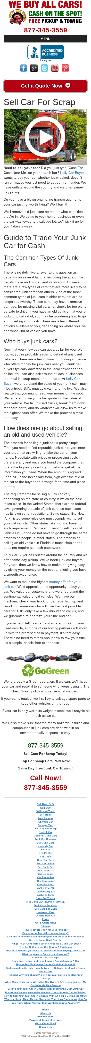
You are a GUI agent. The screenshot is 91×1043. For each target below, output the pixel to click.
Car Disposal (45, 874)
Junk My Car (45, 846)
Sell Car (45, 849)
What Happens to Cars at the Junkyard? (45, 954)
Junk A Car (45, 832)
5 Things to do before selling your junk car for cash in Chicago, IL (45, 936)
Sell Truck (45, 814)
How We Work (45, 1016)
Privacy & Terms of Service (45, 1020)
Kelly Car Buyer (72, 173)
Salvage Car (45, 821)
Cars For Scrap (46, 887)
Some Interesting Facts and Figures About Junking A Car (45, 961)
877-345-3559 (45, 30)
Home (45, 1009)
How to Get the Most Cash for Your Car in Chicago (57, 992)
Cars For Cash (45, 884)
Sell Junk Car (46, 867)
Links (45, 919)
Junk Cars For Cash (45, 905)
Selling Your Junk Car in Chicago (27, 988)
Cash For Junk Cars (45, 835)
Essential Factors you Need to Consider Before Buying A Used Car (45, 950)
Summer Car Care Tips (45, 957)
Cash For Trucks (45, 898)
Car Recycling (45, 877)
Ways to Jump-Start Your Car (46, 940)
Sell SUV (45, 808)
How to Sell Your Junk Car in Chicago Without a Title (35, 995)
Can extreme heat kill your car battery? (45, 933)
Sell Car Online (46, 863)
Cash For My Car (45, 891)
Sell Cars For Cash (45, 908)
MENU (45, 39)
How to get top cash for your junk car (45, 929)
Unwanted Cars (46, 912)
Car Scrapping (45, 881)
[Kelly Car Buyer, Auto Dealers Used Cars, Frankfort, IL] (45, 53)
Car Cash (45, 856)
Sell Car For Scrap (46, 828)
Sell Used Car (45, 870)
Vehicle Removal (46, 915)
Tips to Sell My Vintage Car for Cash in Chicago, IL (45, 964)
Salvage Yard (45, 825)
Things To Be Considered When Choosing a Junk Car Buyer (45, 943)
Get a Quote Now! (43, 86)
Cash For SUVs (46, 895)
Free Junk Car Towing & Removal (45, 901)
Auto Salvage (45, 818)
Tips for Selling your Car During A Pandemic (45, 947)
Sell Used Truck (45, 811)
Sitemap (45, 926)
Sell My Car (45, 853)
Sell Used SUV (45, 804)
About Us (45, 1013)
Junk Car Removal (46, 839)
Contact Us (45, 1027)
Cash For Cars (45, 860)
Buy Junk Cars (45, 842)
